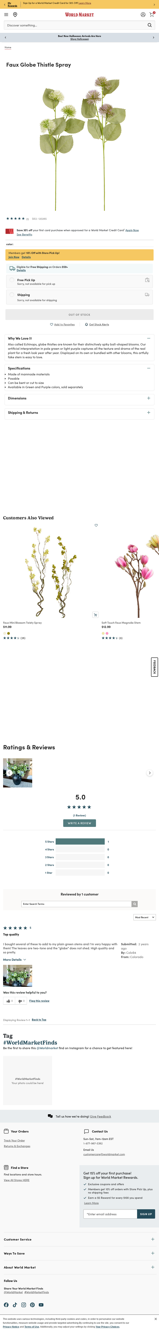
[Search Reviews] (134, 904)
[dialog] (79, 1324)
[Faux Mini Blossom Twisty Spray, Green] (8, 633)
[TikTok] (15, 1304)
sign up (146, 1214)
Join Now (79, 2)
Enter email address (102, 1214)
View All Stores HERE (16, 1180)
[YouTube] (41, 1304)
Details (26, 257)
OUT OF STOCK (79, 314)
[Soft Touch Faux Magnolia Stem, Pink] (107, 633)
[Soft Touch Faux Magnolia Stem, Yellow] (103, 633)
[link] (151, 14)
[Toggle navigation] (6, 14)
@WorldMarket (13, 1292)
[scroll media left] (9, 773)
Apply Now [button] (132, 230)
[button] (17, 976)
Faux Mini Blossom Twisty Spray (22, 622)
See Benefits (24, 234)
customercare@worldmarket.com (104, 1154)
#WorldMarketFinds (36, 1292)
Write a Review (79, 823)
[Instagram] (23, 1304)
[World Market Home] (79, 14)
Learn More (91, 1203)
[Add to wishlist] (96, 525)
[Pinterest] (32, 1304)
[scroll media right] (150, 773)
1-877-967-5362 (93, 1143)
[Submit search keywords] (149, 24)
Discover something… (22, 25)
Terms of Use (31, 1326)
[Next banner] (154, 4)
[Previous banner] (4, 4)
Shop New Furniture (80, 39)
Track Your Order (14, 1140)
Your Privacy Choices (107, 1326)
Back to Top (39, 1019)
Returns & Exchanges (17, 1146)
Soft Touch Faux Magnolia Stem (121, 622)
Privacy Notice (11, 1326)
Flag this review (39, 1001)
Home (8, 47)
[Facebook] (6, 1304)
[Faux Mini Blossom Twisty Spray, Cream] (4, 633)
